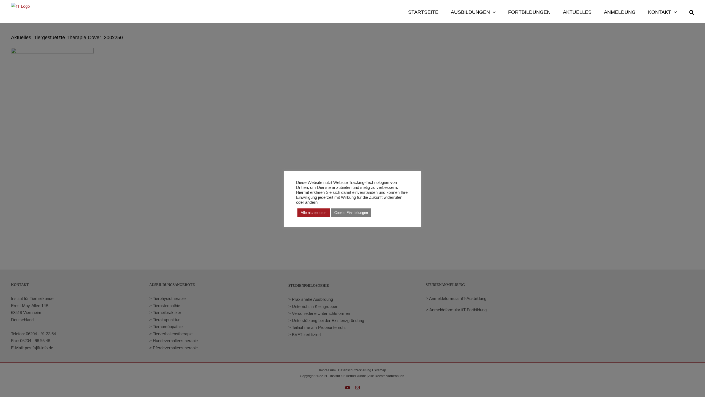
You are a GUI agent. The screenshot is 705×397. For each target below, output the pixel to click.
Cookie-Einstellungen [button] (351, 213)
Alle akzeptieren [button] (313, 213)
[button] (691, 11)
